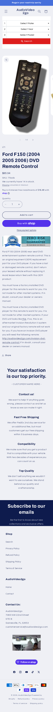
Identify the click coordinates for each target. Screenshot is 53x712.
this (24, 319)
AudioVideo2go (24, 695)
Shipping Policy (13, 562)
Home (9, 587)
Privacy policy (38, 699)
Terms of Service (14, 568)
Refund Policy (12, 555)
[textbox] (28, 23)
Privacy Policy (13, 549)
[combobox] (26, 23)
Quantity (6, 199)
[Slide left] (20, 140)
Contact (10, 594)
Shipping (5, 185)
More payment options (26, 230)
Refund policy (24, 699)
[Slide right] (33, 140)
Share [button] (8, 355)
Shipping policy (36, 703)
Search (9, 542)
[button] (6, 11)
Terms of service (20, 703)
